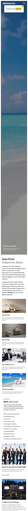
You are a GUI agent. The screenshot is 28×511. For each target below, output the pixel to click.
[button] (9, 3)
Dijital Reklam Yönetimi (9, 434)
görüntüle (18, 9)
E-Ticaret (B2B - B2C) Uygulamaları (12, 426)
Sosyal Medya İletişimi (9, 431)
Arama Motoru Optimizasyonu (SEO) (12, 438)
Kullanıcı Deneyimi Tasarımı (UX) (11, 414)
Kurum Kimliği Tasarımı (9, 416)
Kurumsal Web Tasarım (9, 421)
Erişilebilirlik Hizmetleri (9, 436)
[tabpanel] (14, 128)
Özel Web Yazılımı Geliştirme (10, 429)
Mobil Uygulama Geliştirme (10, 424)
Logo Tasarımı (7, 419)
